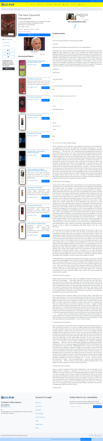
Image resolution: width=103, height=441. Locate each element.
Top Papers (41, 4)
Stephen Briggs (6, 45)
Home (33, 4)
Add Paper (58, 4)
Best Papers (50, 4)
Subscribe (98, 406)
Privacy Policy (39, 413)
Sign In (93, 1)
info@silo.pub (6, 406)
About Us (74, 4)
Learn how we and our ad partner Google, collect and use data (66, 439)
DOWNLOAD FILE (35, 34)
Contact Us (82, 4)
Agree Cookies (86, 439)
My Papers (66, 4)
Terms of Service (40, 417)
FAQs (36, 420)
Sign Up (9, 68)
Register (100, 1)
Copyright (38, 410)
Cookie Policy (39, 424)
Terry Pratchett (6, 42)
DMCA (37, 428)
